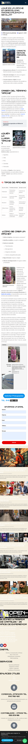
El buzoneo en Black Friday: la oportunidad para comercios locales (12, 545)
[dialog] (14, 737)
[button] (25, 3)
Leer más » (2, 480)
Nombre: (4, 409)
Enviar (14, 442)
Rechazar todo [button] (20, 740)
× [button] (26, 732)
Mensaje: (4, 431)
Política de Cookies (4, 738)
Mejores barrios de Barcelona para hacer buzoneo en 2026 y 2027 (13, 470)
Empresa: (4, 414)
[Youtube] (5, 645)
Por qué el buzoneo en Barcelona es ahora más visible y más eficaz (14, 499)
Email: (3, 420)
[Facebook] (1, 645)
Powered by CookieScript (5, 742)
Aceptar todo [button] (7, 740)
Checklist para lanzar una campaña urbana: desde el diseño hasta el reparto (14, 597)
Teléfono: (4, 425)
